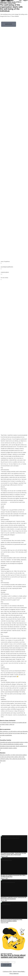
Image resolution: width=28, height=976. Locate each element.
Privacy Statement (14, 973)
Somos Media (21, 971)
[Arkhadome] (15, 2)
